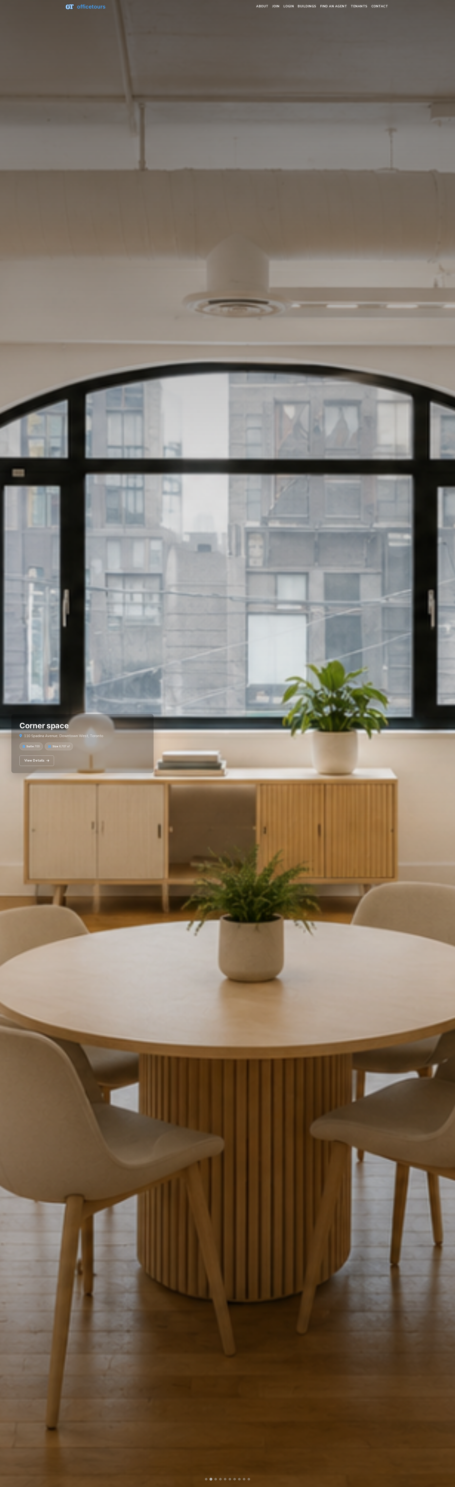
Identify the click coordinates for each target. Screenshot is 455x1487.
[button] (206, 1479)
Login (288, 6)
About (262, 6)
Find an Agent (333, 6)
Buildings (307, 6)
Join (276, 6)
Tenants (359, 6)
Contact (379, 6)
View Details (34, 760)
